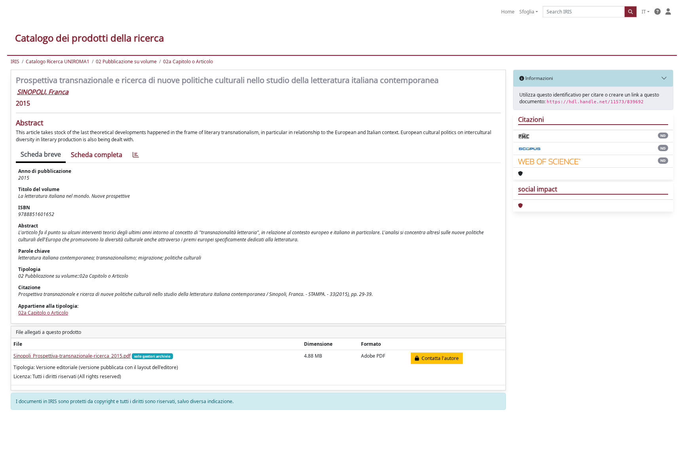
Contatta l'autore (439, 358)
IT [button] (644, 11)
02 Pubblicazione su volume (126, 61)
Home (508, 11)
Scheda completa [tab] (96, 154)
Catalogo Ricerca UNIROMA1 (57, 61)
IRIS (15, 61)
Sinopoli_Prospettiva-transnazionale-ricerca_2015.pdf (72, 355)
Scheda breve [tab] (41, 154)
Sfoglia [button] (526, 11)
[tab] (135, 155)
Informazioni (538, 78)
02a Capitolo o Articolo (188, 61)
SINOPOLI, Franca (42, 91)
